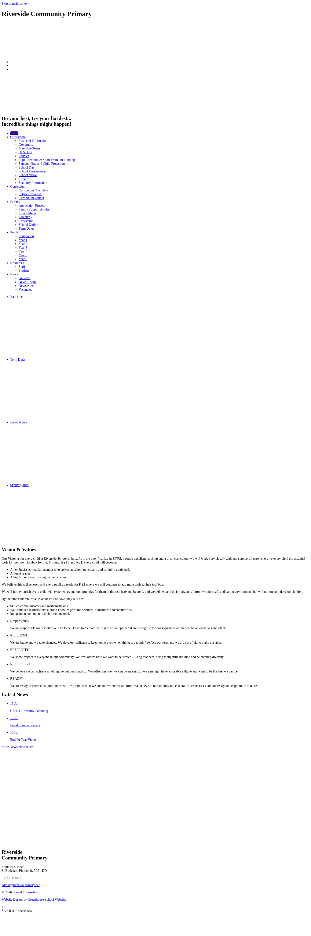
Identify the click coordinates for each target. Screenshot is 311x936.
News (14, 274)
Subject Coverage (30, 194)
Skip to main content (15, 3)
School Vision (28, 175)
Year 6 (23, 259)
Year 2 (23, 244)
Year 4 (23, 251)
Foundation (26, 236)
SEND (23, 179)
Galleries (24, 278)
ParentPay (25, 217)
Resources (17, 263)
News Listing (28, 282)
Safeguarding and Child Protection (42, 163)
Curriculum (17, 186)
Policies (24, 156)
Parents (15, 202)
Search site (9, 910)
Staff (22, 266)
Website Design (12, 899)
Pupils (14, 232)
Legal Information (26, 892)
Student (24, 270)
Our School (18, 137)
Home (14, 133)
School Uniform (29, 224)
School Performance (32, 171)
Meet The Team (29, 148)
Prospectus (26, 221)
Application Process (32, 205)
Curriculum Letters (31, 198)
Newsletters (26, 285)
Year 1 (23, 240)
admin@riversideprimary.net (21, 885)
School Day (26, 167)
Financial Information (33, 140)
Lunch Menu (27, 213)
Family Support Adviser (35, 209)
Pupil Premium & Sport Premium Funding (47, 160)
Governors (26, 144)
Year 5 (23, 255)
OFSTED (25, 152)
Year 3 (23, 247)
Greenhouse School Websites (47, 899)
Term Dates (26, 228)
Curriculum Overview (33, 190)
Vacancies (25, 289)
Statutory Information (33, 182)
